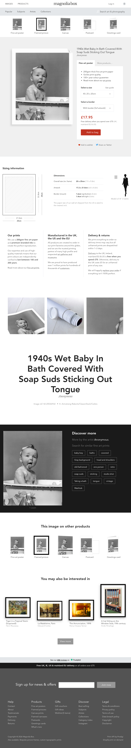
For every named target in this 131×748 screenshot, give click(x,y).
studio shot (109, 474)
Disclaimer (107, 723)
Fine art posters (38, 706)
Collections (46, 11)
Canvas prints (37, 713)
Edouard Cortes (44, 626)
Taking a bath (80, 481)
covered (105, 453)
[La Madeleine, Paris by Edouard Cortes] (49, 610)
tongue (96, 481)
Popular (8, 11)
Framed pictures (38, 709)
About (10, 709)
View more (65, 641)
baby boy (78, 453)
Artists (33, 11)
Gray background (82, 460)
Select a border (88, 102)
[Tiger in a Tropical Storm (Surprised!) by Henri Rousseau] (18, 607)
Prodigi (120, 736)
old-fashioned (80, 467)
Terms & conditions (110, 706)
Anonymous (82, 55)
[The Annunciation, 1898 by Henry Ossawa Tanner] (81, 610)
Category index (85, 720)
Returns (11, 723)
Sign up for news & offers (36, 684)
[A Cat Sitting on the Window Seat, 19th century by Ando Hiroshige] (113, 601)
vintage (109, 481)
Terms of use (108, 713)
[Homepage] (65, 4)
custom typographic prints (50, 740)
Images (9, 4)
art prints (107, 80)
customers (64, 268)
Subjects (21, 11)
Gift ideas (59, 709)
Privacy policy (108, 709)
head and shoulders (106, 460)
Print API (110, 736)
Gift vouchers (61, 706)
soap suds (78, 474)
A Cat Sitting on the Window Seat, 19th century (113, 622)
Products (23, 4)
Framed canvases (39, 716)
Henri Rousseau (12, 626)
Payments (12, 716)
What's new (36, 727)
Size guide (109, 87)
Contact (11, 706)
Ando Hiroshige (107, 626)
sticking (93, 474)
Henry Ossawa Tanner (78, 626)
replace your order (111, 270)
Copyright (106, 720)
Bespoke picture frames (29, 740)
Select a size (97, 87)
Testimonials (13, 713)
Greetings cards (38, 723)
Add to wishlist (87, 145)
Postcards (35, 720)
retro (112, 467)
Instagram (83, 723)
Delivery (92, 253)
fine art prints (33, 268)
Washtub (78, 488)
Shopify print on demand (113, 740)
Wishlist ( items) (62, 713)
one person (99, 467)
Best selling (84, 706)
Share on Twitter (105, 145)
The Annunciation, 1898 (80, 623)
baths (92, 453)
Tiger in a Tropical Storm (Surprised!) (17, 622)
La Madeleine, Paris (46, 623)
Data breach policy (110, 716)
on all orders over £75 (66, 665)
